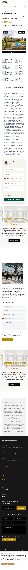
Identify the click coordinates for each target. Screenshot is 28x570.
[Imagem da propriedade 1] (8, 46)
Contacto (4, 469)
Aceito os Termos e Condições (11, 536)
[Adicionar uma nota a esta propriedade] (3, 26)
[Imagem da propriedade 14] (16, 46)
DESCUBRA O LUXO (14, 240)
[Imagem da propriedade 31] (9, 47)
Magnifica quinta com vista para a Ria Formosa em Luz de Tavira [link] (12, 12)
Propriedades (9, 10)
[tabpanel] (14, 124)
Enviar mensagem (9, 539)
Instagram (5, 489)
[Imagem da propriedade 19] (19, 46)
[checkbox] (4, 194)
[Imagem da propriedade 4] (10, 46)
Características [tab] (18, 87)
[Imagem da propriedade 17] (18, 46)
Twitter (4, 491)
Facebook (5, 487)
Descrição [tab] (8, 87)
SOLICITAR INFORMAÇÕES (16, 25)
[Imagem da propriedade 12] (15, 46)
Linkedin (5, 494)
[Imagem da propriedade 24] (22, 46)
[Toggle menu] (25, 2)
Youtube (5, 496)
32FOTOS (15, 52)
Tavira (16, 10)
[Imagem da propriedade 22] (21, 46)
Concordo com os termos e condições (12, 194)
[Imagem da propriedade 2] (9, 46)
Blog (3, 475)
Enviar (7, 339)
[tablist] (14, 87)
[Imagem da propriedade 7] (12, 46)
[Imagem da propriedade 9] (13, 46)
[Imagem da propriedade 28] (7, 47)
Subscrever (21, 508)
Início (3, 10)
